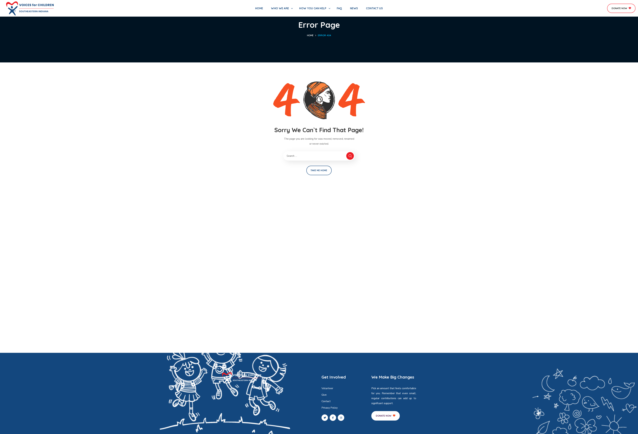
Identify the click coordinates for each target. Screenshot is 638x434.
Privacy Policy (329, 408)
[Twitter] (324, 417)
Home (310, 35)
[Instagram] (341, 417)
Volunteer (327, 388)
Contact (326, 401)
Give (324, 395)
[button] (621, 8)
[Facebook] (333, 417)
